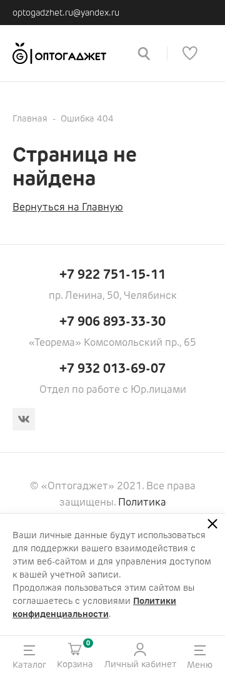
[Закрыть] (212, 523)
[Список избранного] (190, 53)
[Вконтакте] (23, 419)
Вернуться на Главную (67, 207)
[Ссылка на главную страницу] (65, 53)
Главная (30, 118)
